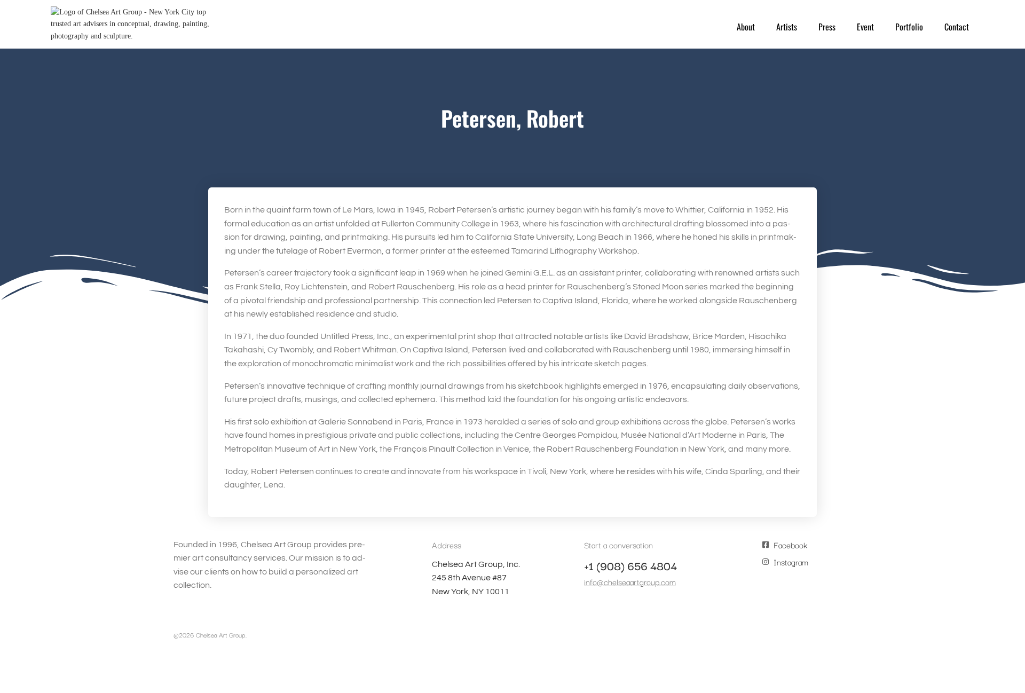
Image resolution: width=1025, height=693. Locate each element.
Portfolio (909, 26)
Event (865, 26)
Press (826, 26)
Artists (786, 26)
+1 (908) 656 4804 (630, 565)
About (746, 26)
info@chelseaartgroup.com (630, 581)
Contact (956, 26)
